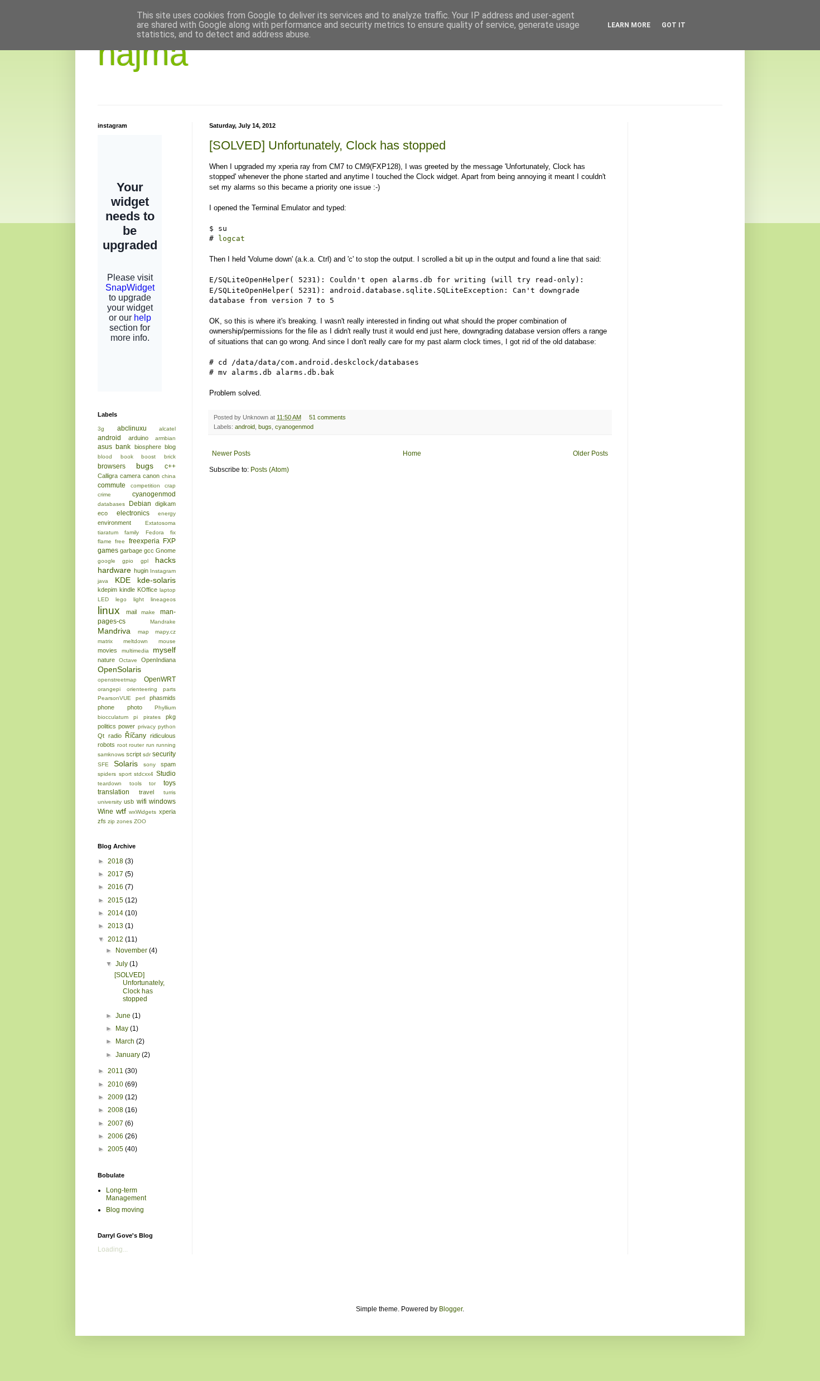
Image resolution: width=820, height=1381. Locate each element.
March (125, 1041)
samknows (111, 754)
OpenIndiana (158, 659)
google (106, 561)
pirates (152, 717)
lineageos (163, 599)
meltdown (135, 641)
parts (169, 689)
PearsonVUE (114, 698)
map (143, 632)
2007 (116, 1123)
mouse (167, 641)
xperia (167, 811)
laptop (168, 590)
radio (115, 735)
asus (105, 447)
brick (170, 456)
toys (169, 783)
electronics (133, 513)
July (122, 964)
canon (151, 475)
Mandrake (163, 622)
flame (105, 541)
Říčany (135, 736)
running (166, 745)
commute (112, 485)
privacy (147, 726)
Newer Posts (231, 453)
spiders (107, 774)
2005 (116, 1149)
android (245, 426)
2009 (116, 1097)
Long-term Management (126, 1194)
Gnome (166, 550)
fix (173, 532)
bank (123, 447)
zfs (102, 821)
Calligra (108, 475)
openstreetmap (117, 680)
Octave (128, 660)
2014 (116, 913)
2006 (116, 1136)
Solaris (126, 763)
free (120, 541)
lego (121, 599)
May (122, 1028)
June (123, 1016)
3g (101, 429)
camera (130, 475)
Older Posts (590, 453)
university (110, 802)
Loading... (113, 1249)
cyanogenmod (294, 426)
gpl (144, 561)
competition (145, 485)
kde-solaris (156, 580)
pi (135, 717)
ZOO (140, 821)
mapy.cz (165, 632)
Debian (140, 504)
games (108, 550)
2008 (116, 1110)
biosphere (147, 446)
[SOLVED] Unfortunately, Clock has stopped (327, 145)
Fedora (155, 532)
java (103, 581)
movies (107, 650)
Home (412, 453)
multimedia (135, 651)
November (132, 950)
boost (148, 456)
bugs (265, 426)
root (122, 745)
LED (103, 599)
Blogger (450, 1309)
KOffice (147, 589)
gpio (127, 561)
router (136, 745)
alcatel (167, 429)
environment (114, 522)
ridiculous (163, 735)
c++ (170, 466)
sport (125, 774)
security (164, 754)
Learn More (628, 25)
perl (140, 698)
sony (149, 764)
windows (162, 801)
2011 (116, 1071)
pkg (171, 716)
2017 (116, 874)
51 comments (327, 417)
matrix (105, 641)
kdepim (107, 589)
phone (106, 707)
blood (105, 456)
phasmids (162, 697)
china (169, 476)
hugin (141, 570)
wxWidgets (142, 812)
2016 (116, 887)
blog (170, 446)
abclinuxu (132, 428)
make (148, 612)
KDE (123, 580)
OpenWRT (160, 679)
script (133, 754)
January (128, 1055)
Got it (674, 25)
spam (168, 764)
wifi (142, 801)
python (167, 726)
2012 (116, 939)
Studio (166, 774)
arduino (138, 437)
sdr (147, 754)
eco (103, 513)
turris (169, 792)
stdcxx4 (143, 774)
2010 (116, 1084)
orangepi (109, 689)
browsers (112, 466)
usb (129, 801)
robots (106, 744)
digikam (165, 503)
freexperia (144, 541)
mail (131, 612)
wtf (121, 811)
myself (164, 649)
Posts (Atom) (269, 470)
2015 (116, 900)
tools (135, 783)
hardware (114, 570)
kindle (127, 589)
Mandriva (114, 630)
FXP (169, 541)
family (131, 532)
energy (167, 513)
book (126, 456)
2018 (116, 861)
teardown (110, 783)
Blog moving (125, 1210)
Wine (105, 811)
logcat (231, 238)
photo (134, 707)
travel (146, 792)
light (138, 599)
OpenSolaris (119, 669)
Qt (101, 735)
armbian (165, 438)
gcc (149, 550)
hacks (165, 560)
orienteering (142, 689)
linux (109, 610)
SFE (103, 764)
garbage (131, 550)
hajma (143, 54)
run (150, 745)
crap (170, 485)
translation (113, 792)
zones (124, 821)
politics (107, 726)
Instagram (163, 571)
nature (106, 659)
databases (111, 504)
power (126, 726)
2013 (116, 926)
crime (104, 494)
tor (152, 783)
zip (111, 821)
